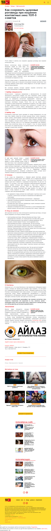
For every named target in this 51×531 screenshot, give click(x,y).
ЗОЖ (15, 385)
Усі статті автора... (19, 28)
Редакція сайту (7, 522)
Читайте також (38, 67)
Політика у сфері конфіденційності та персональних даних (15, 517)
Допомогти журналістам (25, 413)
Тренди (13, 6)
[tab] (24, 492)
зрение (21, 363)
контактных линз (37, 320)
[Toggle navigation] (48, 2)
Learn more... (44, 528)
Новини (18, 500)
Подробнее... (34, 527)
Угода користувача (8, 519)
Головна (7, 6)
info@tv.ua (12, 514)
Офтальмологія (20, 6)
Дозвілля (32, 500)
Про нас (6, 520)
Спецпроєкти (39, 500)
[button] (44, 2)
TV (24, 500)
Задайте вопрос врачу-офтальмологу (15, 342)
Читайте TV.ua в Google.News (25, 353)
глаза (7, 363)
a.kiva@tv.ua (20, 516)
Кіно (22, 500)
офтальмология (14, 363)
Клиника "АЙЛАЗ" (9, 345)
